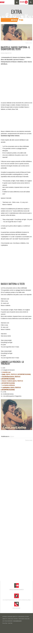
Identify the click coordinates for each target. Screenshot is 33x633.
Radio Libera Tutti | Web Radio (2, 2)
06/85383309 (16, 608)
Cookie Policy (10, 623)
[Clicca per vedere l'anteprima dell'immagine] (16, 32)
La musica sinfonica (8, 385)
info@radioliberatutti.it (16, 589)
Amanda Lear (6, 372)
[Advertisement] (16, 83)
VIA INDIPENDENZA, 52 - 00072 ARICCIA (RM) (16, 600)
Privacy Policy (4, 623)
